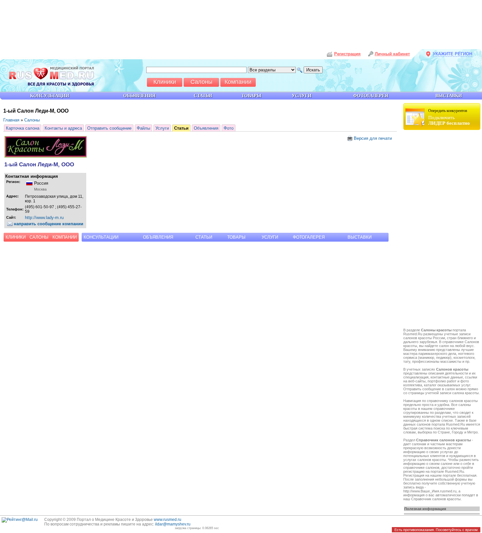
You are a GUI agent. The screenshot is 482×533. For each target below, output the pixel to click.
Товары (236, 237)
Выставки (360, 237)
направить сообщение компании (47, 223)
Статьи (181, 128)
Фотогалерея (309, 237)
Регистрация (347, 53)
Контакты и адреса (63, 128)
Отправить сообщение (109, 128)
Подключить (449, 117)
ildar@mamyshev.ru (173, 524)
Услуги (162, 128)
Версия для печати (372, 138)
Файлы (143, 128)
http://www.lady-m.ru (44, 217)
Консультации (101, 237)
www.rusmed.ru (167, 519)
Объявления (206, 128)
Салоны (32, 120)
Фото (228, 128)
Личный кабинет (392, 53)
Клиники (16, 237)
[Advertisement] (442, 230)
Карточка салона (22, 128)
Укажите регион (452, 53)
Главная (11, 120)
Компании (64, 237)
